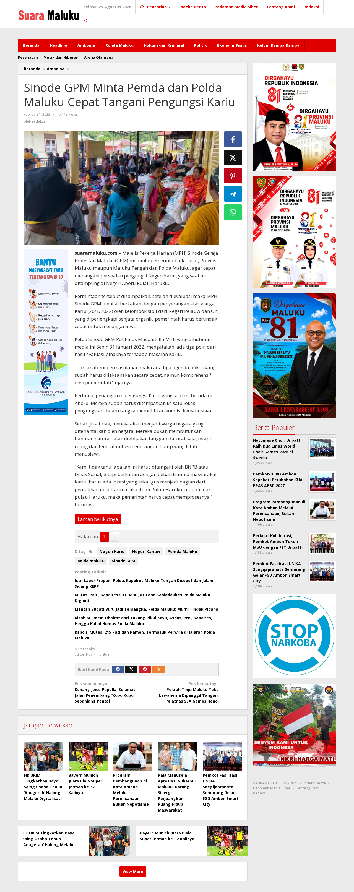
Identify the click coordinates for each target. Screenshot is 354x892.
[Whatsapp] (233, 212)
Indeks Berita (315, 783)
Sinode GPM (123, 560)
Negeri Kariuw (146, 551)
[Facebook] (118, 669)
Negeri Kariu (112, 551)
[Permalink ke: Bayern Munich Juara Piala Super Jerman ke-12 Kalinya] (88, 756)
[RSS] (158, 669)
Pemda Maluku (182, 551)
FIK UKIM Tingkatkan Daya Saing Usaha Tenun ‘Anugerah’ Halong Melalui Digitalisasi (43, 787)
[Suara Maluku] (48, 13)
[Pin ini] (233, 175)
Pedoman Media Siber (271, 788)
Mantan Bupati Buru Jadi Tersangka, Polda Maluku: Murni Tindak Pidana (146, 609)
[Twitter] (131, 669)
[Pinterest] (145, 669)
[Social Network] (85, 21)
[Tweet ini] (233, 157)
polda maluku (91, 560)
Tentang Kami (307, 788)
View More (133, 871)
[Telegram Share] (233, 194)
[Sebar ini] (233, 139)
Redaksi (260, 792)
